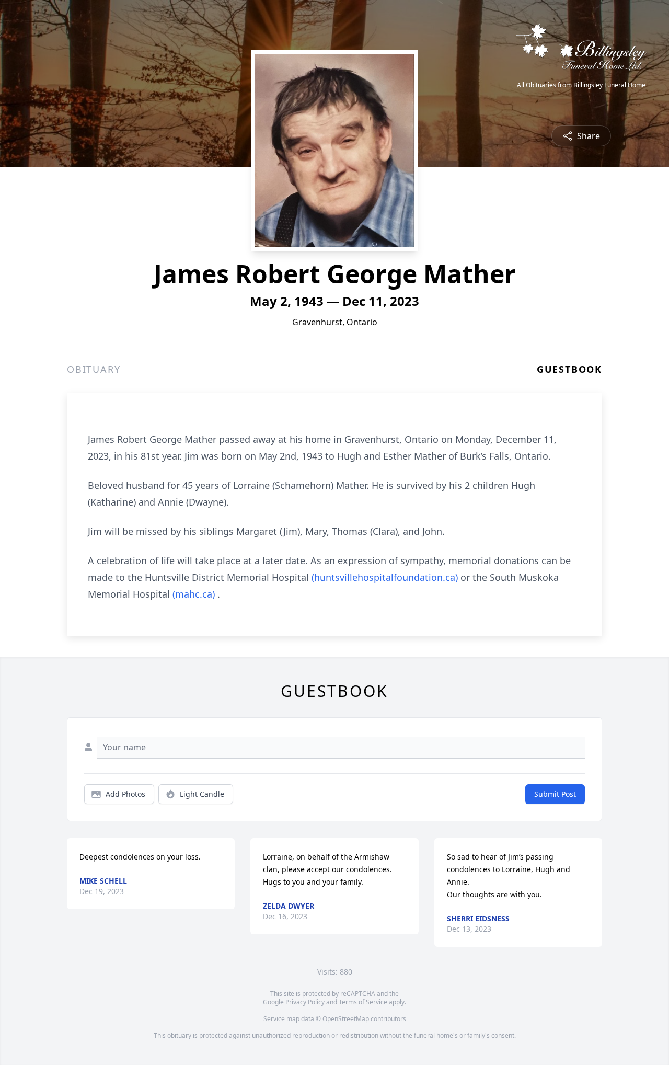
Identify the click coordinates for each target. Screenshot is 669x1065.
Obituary (93, 369)
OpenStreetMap (345, 1018)
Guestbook (569, 369)
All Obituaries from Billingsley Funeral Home (581, 85)
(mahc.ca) (193, 594)
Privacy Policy (305, 1002)
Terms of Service (363, 1002)
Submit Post (555, 794)
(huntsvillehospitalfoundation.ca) (385, 577)
